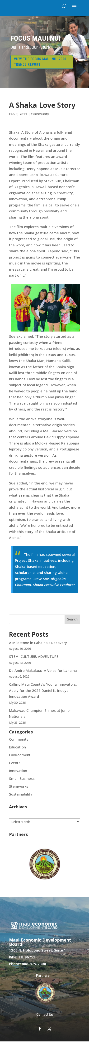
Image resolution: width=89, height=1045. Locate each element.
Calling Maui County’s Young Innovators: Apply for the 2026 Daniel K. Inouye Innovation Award (43, 690)
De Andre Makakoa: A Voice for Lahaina (43, 670)
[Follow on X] (49, 1028)
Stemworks (18, 786)
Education (17, 747)
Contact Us (44, 1014)
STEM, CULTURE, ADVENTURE (33, 656)
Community (40, 114)
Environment (20, 754)
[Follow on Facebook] (40, 1028)
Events (14, 762)
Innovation (18, 770)
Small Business (22, 778)
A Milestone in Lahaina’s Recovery (38, 642)
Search (72, 619)
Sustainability (20, 794)
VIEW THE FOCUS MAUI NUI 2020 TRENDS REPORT (40, 62)
